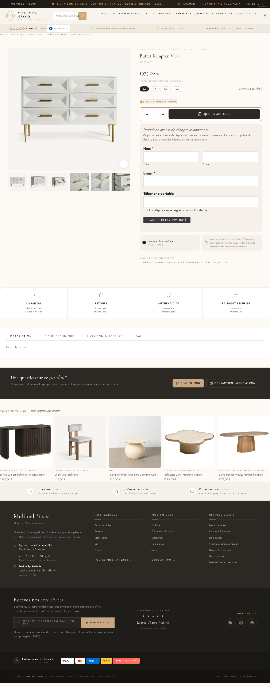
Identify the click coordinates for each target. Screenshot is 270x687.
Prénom (147, 164)
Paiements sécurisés (220, 550)
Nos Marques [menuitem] (221, 13)
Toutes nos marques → (113, 560)
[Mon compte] (265, 16)
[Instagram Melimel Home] (241, 622)
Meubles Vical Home (56, 34)
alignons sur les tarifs (236, 242)
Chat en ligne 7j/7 (36, 556)
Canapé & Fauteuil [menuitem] (132, 13)
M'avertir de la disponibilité (167, 219)
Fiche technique (59, 336)
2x (144, 88)
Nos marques (18, 34)
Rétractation (215, 538)
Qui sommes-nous (218, 556)
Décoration (157, 538)
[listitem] (17, 182)
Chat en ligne (191, 383)
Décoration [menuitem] (160, 13)
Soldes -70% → (163, 560)
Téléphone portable (158, 193)
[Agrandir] (123, 164)
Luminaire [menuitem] (182, 13)
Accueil (4, 34)
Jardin (155, 550)
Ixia (259, 28)
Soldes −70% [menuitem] (246, 13)
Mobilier (156, 525)
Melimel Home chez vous (223, 562)
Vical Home (235, 28)
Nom (148, 148)
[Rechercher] (82, 16)
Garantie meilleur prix (222, 544)
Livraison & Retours (105, 336)
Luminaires (158, 544)
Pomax (97, 550)
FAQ (139, 336)
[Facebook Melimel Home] (230, 622)
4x (165, 88)
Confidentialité (248, 676)
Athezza (249, 28)
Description (21, 336)
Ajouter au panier (217, 114)
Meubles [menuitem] (107, 13)
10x (176, 88)
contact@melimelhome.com (235, 383)
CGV (217, 676)
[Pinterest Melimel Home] (252, 622)
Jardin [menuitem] (200, 13)
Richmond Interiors (215, 28)
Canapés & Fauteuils (163, 531)
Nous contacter (217, 525)
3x (155, 88)
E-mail (149, 173)
